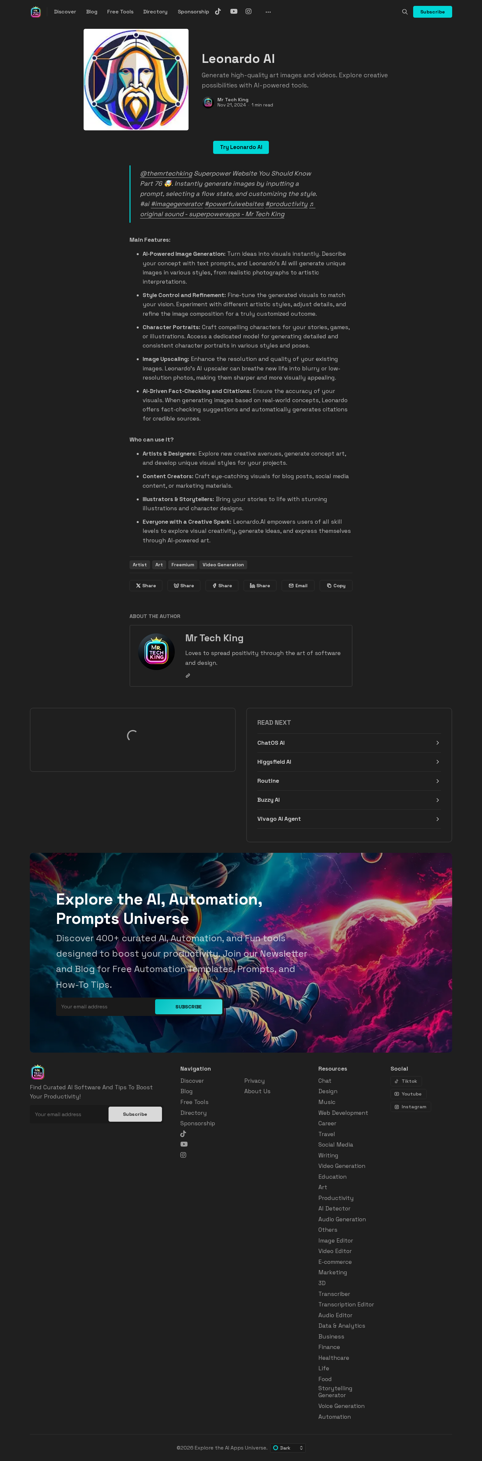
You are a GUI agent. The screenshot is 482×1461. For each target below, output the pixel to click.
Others (327, 1230)
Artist (140, 565)
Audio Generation (342, 1219)
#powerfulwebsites (234, 204)
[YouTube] (236, 11)
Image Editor (335, 1240)
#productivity (286, 204)
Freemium (182, 565)
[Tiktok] (221, 11)
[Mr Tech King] (208, 102)
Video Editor (335, 1251)
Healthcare (333, 1358)
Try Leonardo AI (241, 147)
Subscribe (432, 12)
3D (322, 1283)
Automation (334, 1417)
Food (325, 1379)
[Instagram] (252, 11)
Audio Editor (335, 1315)
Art (159, 565)
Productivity (336, 1198)
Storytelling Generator (335, 1392)
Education (332, 1176)
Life (323, 1368)
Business (331, 1336)
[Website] (188, 675)
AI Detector (334, 1208)
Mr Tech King (233, 100)
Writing (328, 1155)
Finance (329, 1347)
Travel (326, 1134)
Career (327, 1123)
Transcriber (334, 1294)
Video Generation (223, 565)
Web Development (343, 1113)
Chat (324, 1080)
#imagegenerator (177, 204)
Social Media (335, 1144)
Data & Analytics (341, 1325)
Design (327, 1091)
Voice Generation (341, 1406)
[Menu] (267, 12)
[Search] (405, 12)
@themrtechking (166, 173)
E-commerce (335, 1262)
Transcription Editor (346, 1304)
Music (326, 1102)
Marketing (332, 1272)
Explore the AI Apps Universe (230, 1447)
